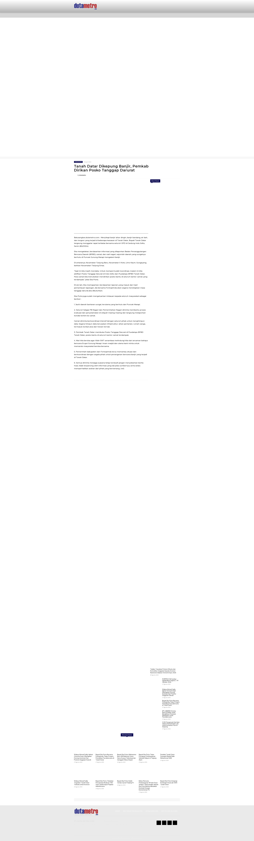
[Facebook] (155, 175)
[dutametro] (76, 175)
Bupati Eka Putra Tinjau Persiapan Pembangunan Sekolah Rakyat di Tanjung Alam (147, 757)
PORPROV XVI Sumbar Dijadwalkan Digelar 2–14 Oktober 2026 (170, 680)
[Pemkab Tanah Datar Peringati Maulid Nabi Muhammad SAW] (170, 746)
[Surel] (169, 175)
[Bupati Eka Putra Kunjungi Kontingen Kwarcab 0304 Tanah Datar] (170, 772)
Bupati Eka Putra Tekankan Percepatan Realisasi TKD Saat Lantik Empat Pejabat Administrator (104, 783)
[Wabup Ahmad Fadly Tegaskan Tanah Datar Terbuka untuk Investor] (84, 772)
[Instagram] (164, 823)
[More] (178, 175)
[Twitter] (160, 175)
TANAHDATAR (78, 161)
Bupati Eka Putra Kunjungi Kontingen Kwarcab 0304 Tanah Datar (168, 782)
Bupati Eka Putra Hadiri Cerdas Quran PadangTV (125, 782)
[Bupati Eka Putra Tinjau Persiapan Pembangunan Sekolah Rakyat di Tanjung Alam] (148, 746)
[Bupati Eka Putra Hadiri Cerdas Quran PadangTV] (127, 772)
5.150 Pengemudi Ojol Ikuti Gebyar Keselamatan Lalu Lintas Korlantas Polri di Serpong (170, 724)
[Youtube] (175, 823)
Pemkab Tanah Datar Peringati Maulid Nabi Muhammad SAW (167, 756)
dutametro (82, 175)
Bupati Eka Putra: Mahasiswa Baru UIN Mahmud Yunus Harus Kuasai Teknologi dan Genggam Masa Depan (126, 757)
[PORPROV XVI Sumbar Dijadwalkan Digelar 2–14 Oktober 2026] (155, 682)
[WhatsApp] (164, 175)
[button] (176, 15)
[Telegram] (173, 175)
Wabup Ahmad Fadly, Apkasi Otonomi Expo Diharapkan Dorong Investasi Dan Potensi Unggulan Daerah (169, 692)
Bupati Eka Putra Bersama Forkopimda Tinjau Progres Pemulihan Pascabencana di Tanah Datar (171, 703)
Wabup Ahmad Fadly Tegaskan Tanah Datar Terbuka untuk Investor (82, 782)
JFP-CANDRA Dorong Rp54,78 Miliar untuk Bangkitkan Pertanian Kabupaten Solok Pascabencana (169, 714)
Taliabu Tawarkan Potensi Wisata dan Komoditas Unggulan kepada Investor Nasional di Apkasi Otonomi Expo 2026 (163, 671)
